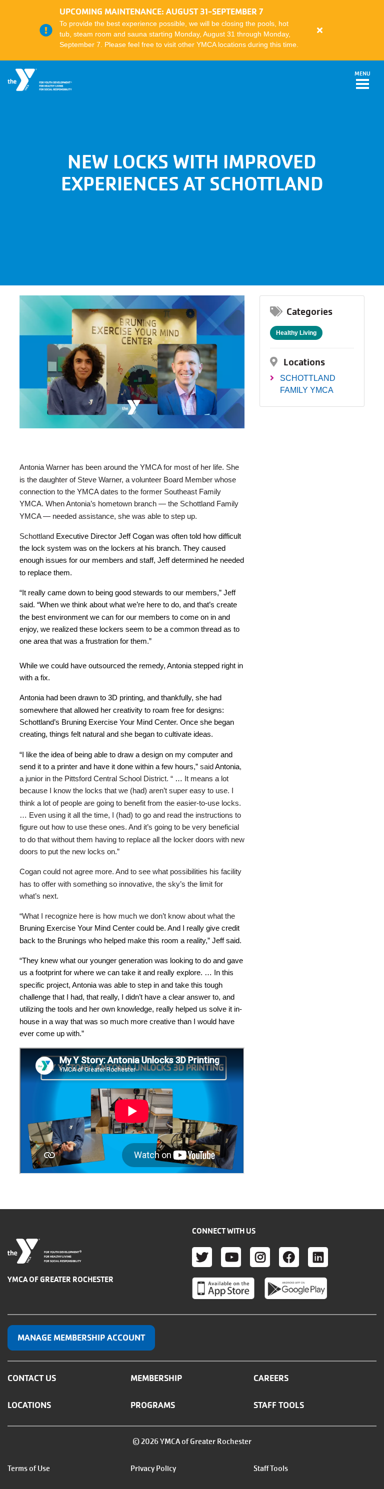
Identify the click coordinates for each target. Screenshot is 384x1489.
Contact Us (32, 1378)
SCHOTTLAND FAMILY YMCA (308, 384)
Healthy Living (296, 332)
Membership (156, 1378)
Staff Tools (279, 1405)
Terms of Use (29, 1469)
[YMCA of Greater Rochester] (40, 79)
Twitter (202, 1257)
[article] (192, 30)
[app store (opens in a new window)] (223, 1288)
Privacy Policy (153, 1469)
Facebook (289, 1257)
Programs (152, 1405)
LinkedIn (318, 1257)
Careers (271, 1378)
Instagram (260, 1257)
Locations (29, 1405)
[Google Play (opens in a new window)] (295, 1288)
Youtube (231, 1257)
